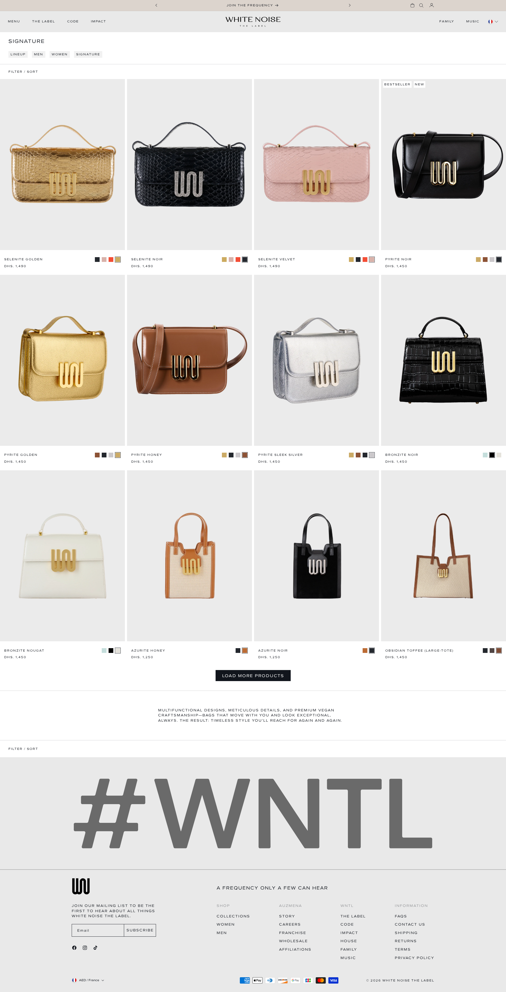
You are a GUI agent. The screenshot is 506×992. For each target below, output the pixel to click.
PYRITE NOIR (398, 259)
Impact (349, 933)
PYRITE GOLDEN (21, 455)
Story (287, 916)
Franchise (292, 933)
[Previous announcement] (156, 5)
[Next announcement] (349, 5)
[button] (412, 5)
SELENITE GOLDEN (23, 259)
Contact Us (410, 924)
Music (348, 958)
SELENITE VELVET (276, 259)
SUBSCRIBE (140, 930)
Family (348, 949)
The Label (353, 916)
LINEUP (18, 54)
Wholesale (293, 941)
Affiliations (295, 949)
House (348, 941)
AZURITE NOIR (273, 650)
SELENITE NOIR (147, 259)
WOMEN (60, 54)
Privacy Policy (414, 958)
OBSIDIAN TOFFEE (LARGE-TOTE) (419, 650)
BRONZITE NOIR (402, 455)
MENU (14, 21)
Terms (403, 949)
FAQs (401, 916)
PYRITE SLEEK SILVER (280, 455)
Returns (406, 941)
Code (347, 924)
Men (222, 933)
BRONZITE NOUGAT (24, 650)
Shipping (406, 933)
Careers (290, 924)
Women (226, 924)
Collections (233, 916)
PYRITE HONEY (146, 455)
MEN (38, 54)
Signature (88, 54)
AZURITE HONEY (148, 650)
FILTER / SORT (23, 749)
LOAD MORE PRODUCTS (253, 675)
